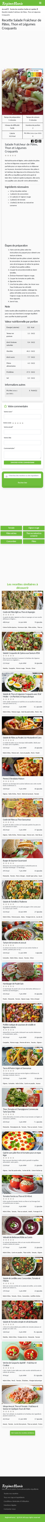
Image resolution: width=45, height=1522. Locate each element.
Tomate (28, 668)
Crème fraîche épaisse (9, 627)
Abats (23, 917)
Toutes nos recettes (11, 1494)
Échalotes (25, 1380)
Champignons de (15, 1127)
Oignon (5, 794)
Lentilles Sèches (35, 1296)
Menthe (5, 668)
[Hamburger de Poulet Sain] (22, 972)
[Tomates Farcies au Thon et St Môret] (22, 1184)
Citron (33, 668)
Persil (36, 712)
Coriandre (6, 958)
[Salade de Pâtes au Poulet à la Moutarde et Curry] (22, 726)
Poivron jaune (16, 917)
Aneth (30, 1211)
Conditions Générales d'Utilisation (16, 1501)
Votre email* (8, 427)
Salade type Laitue (31, 876)
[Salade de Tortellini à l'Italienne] (22, 890)
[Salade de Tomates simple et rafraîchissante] (22, 1310)
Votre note (7, 423)
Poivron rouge (20, 668)
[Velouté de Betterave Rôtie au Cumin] (22, 1225)
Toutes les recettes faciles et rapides (23, 9)
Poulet (38, 753)
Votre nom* (8, 412)
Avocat (21, 958)
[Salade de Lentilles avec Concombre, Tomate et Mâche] (22, 1266)
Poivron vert (15, 753)
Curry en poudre (25, 753)
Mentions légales (10, 1505)
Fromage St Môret (38, 1211)
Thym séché (26, 1252)
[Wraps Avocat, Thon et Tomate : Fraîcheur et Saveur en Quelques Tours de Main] (22, 1394)
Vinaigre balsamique (35, 1380)
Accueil (5, 9)
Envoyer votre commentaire (22, 463)
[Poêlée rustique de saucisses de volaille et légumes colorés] (22, 1013)
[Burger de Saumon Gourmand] (22, 849)
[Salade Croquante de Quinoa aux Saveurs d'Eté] (22, 641)
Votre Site (7, 438)
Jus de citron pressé (20, 1424)
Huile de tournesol (27, 794)
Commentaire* (9, 448)
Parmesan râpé (22, 627)
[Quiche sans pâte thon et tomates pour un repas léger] (22, 1141)
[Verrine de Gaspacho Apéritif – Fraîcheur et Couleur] (22, 1351)
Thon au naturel (32, 1127)
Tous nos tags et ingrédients (14, 1497)
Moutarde (6, 876)
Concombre (25, 1296)
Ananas (38, 1083)
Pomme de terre (25, 1042)
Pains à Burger (20, 876)
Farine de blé (26, 1170)
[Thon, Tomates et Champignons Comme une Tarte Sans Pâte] (22, 1097)
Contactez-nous (10, 1509)
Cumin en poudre (29, 1083)
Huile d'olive (6, 712)
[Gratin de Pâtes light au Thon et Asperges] (22, 600)
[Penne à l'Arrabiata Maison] (22, 767)
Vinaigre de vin (30, 917)
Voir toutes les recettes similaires (22, 1433)
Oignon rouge (25, 999)
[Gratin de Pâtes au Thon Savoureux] (22, 808)
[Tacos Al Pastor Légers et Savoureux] (22, 1056)
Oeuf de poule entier (27, 712)
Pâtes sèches (32, 627)
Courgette (12, 668)
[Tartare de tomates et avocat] (22, 931)
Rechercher (22, 483)
